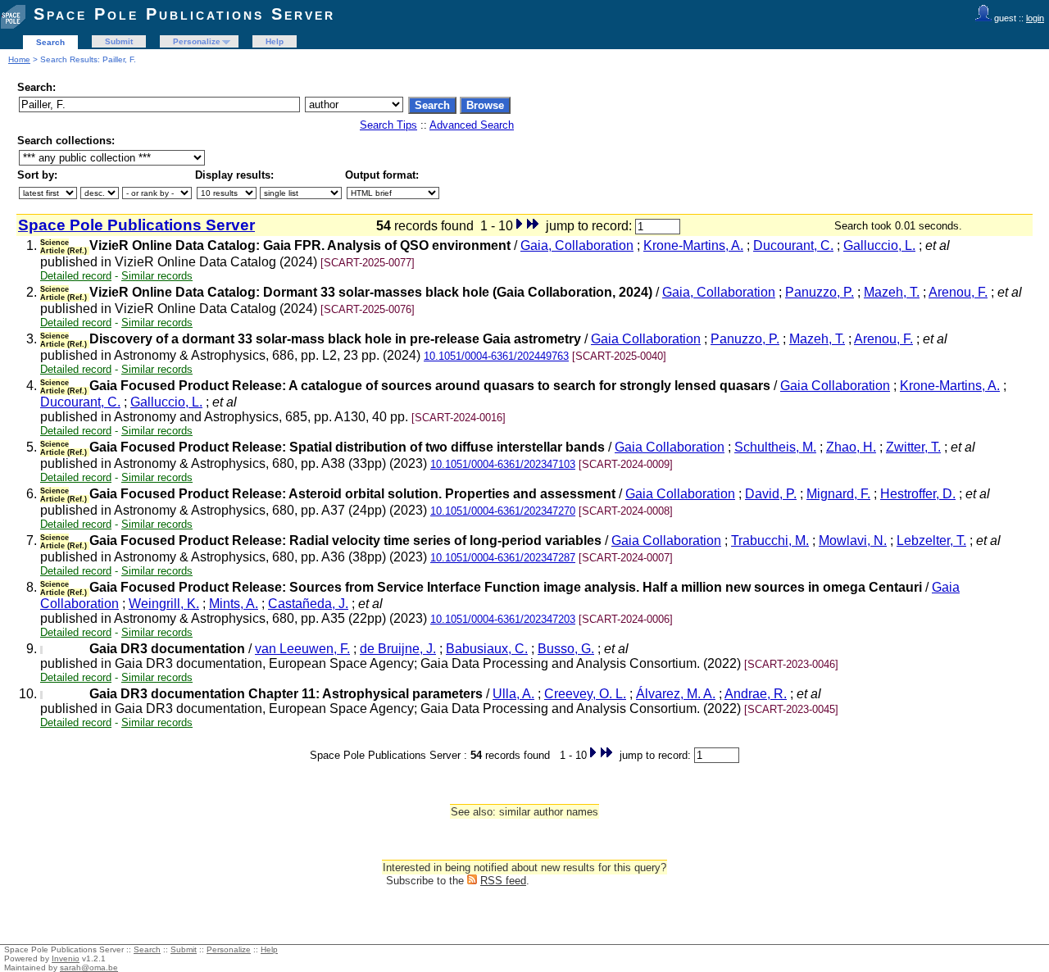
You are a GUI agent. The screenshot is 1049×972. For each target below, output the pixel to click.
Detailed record (75, 276)
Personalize (196, 41)
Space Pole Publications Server (184, 14)
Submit (119, 41)
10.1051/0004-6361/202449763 (496, 356)
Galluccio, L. (879, 245)
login (1035, 18)
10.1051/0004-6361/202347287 (502, 558)
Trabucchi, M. (770, 540)
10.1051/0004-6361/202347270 (502, 511)
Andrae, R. (755, 694)
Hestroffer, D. (918, 494)
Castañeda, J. (308, 604)
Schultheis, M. (775, 447)
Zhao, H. (851, 447)
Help (275, 41)
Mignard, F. (838, 494)
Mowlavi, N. (853, 540)
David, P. (771, 494)
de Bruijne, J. (398, 649)
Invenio (65, 958)
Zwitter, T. (913, 447)
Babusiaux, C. (487, 649)
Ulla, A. (513, 694)
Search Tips (388, 125)
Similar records (157, 276)
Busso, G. (566, 649)
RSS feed (503, 880)
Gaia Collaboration (646, 339)
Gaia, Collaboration (576, 245)
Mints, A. (233, 604)
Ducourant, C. (793, 245)
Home (19, 59)
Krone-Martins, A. (693, 245)
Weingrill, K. (164, 604)
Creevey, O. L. (585, 694)
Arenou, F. (958, 292)
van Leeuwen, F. (302, 649)
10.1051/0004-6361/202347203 (502, 619)
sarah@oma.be (89, 967)
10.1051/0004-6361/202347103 (502, 464)
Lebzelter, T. (931, 540)
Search (50, 42)
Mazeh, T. (892, 292)
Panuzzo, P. (819, 292)
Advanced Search (471, 125)
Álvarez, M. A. (675, 694)
